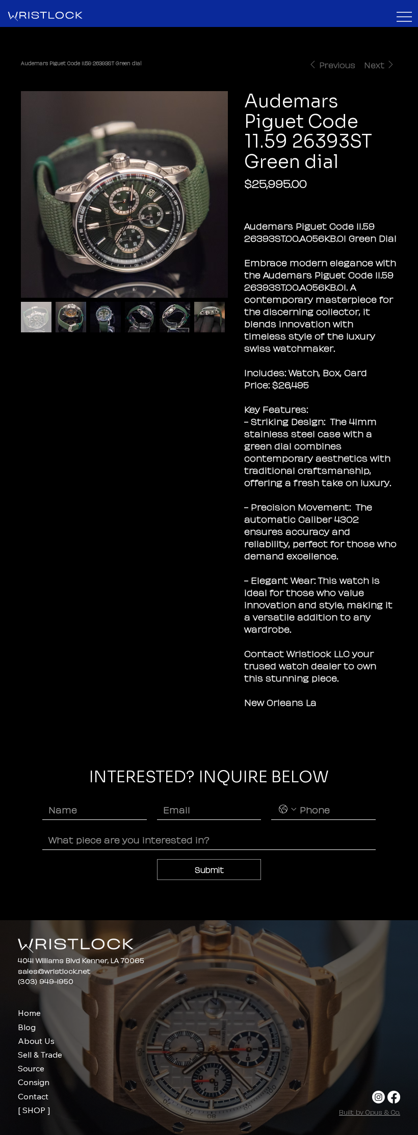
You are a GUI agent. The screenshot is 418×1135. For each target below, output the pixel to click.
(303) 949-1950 (45, 980)
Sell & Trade (40, 1054)
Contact (33, 1096)
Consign (33, 1082)
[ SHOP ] (34, 1110)
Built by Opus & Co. (369, 1112)
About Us (36, 1041)
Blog (27, 1027)
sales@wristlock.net (54, 970)
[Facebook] (393, 1097)
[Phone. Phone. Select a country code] (287, 809)
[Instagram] (378, 1097)
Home (29, 1013)
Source (31, 1068)
